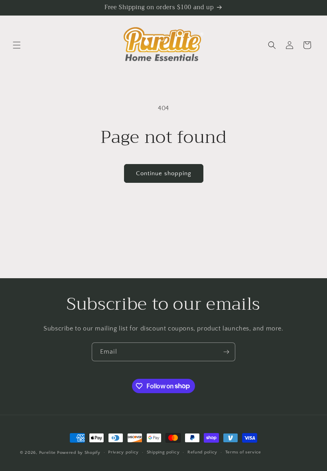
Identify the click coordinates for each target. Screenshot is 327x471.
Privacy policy (123, 452)
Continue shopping (163, 173)
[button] (17, 45)
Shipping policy (163, 452)
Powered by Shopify (78, 452)
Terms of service (243, 452)
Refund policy (202, 452)
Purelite (47, 452)
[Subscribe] (226, 351)
